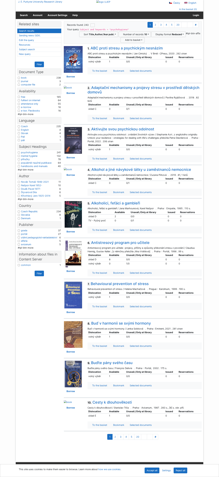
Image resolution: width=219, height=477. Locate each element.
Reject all (180, 470)
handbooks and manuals (34, 166)
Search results (26, 30)
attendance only (29, 103)
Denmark (26, 218)
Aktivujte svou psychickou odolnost (121, 129)
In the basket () (187, 9)
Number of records (134, 34)
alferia (24, 240)
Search (24, 15)
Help (75, 15)
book (24, 77)
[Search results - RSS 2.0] (92, 25)
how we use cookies (109, 469)
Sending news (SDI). (30, 35)
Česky (176, 2)
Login (195, 15)
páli (23, 140)
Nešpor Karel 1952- (31, 185)
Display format (168, 34)
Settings (166, 470)
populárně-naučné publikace (36, 162)
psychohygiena (29, 152)
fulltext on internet (30, 100)
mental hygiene (29, 156)
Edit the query (26, 40)
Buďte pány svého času (110, 363)
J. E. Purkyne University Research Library (40, 1)
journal (24, 81)
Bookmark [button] (118, 70)
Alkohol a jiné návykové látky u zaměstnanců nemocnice (139, 169)
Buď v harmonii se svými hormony (119, 323)
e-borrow (26, 107)
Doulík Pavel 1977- (31, 188)
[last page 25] (190, 25)
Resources (24, 44)
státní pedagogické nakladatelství (39, 237)
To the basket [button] (99, 70)
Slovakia (25, 214)
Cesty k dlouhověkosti (110, 402)
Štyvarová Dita (29, 192)
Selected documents (140, 70)
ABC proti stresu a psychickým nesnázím (125, 48)
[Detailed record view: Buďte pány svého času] (73, 373)
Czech (24, 126)
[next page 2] (184, 25)
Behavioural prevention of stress (118, 284)
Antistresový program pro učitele (119, 242)
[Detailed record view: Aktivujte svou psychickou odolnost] (73, 140)
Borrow (70, 76)
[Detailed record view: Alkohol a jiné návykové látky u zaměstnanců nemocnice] (68, 169)
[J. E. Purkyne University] (103, 1)
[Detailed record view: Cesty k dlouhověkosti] (68, 402)
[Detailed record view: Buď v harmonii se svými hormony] (73, 334)
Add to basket (132, 40)
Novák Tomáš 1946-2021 (35, 181)
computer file (28, 84)
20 (178, 24)
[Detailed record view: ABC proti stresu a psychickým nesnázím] (73, 59)
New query (25, 54)
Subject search (27, 49)
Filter (39, 64)
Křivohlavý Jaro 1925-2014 (35, 195)
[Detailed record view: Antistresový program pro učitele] (73, 253)
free (23, 96)
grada (24, 230)
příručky (25, 159)
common (26, 265)
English (192, 2)
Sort (98, 34)
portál (24, 234)
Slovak (24, 133)
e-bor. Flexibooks (30, 110)
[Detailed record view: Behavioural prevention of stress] (73, 294)
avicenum (26, 244)
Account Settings (57, 15)
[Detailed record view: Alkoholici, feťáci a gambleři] (73, 214)
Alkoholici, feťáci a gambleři (114, 203)
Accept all (152, 470)
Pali (23, 136)
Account (37, 15)
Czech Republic (29, 211)
